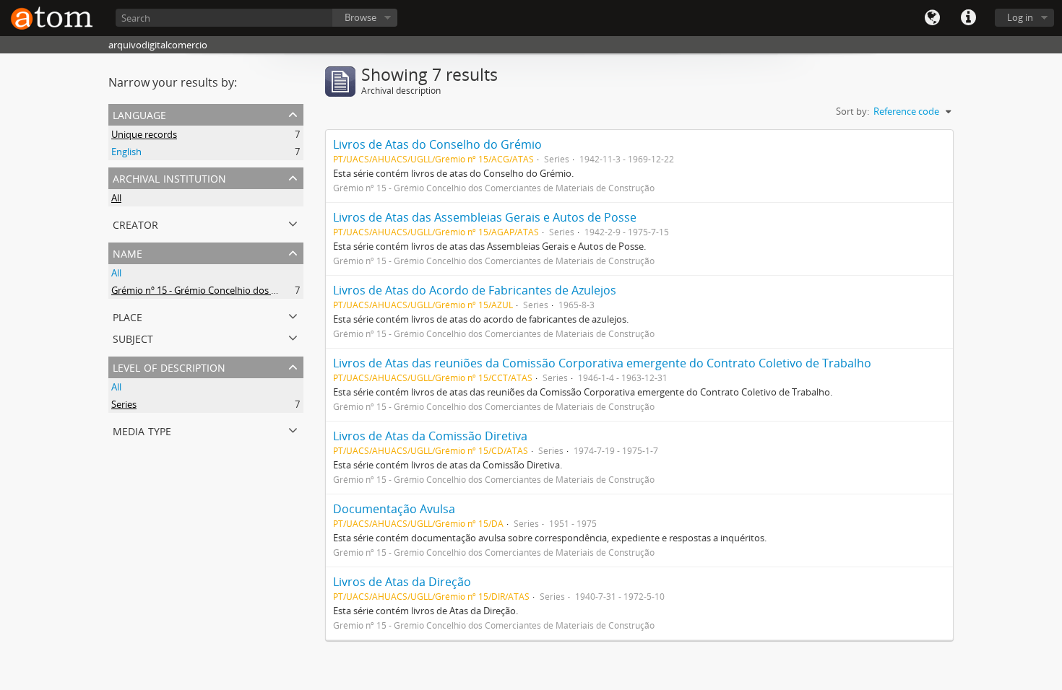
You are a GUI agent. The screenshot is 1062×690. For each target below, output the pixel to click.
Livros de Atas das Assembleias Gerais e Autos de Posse (484, 217)
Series (124, 404)
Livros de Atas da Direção (402, 582)
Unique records (144, 134)
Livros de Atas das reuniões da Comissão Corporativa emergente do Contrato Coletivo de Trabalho (602, 363)
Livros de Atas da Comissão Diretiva (430, 436)
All (116, 197)
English (126, 151)
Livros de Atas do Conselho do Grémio (437, 144)
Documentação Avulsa (394, 509)
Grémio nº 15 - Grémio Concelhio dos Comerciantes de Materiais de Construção (280, 290)
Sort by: (852, 111)
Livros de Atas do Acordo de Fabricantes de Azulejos (474, 290)
